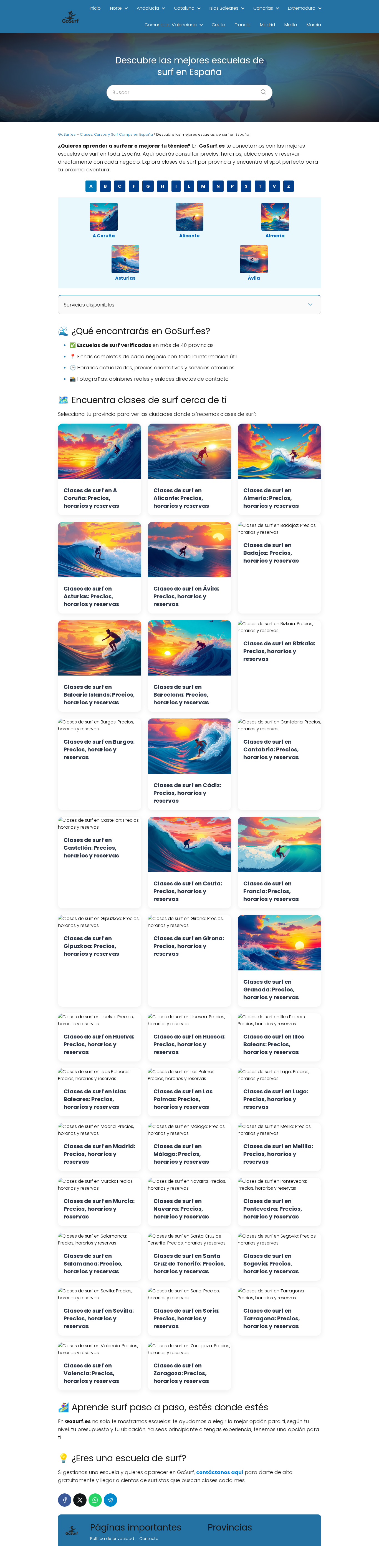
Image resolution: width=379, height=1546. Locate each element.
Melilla (290, 25)
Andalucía (148, 8)
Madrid (267, 25)
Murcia (314, 25)
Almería (275, 236)
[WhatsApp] (95, 1500)
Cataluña (184, 8)
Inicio (95, 8)
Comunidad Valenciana (171, 25)
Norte (116, 8)
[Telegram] (110, 1500)
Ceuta (218, 25)
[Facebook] (64, 1500)
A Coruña (104, 236)
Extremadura (301, 8)
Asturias (125, 278)
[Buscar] (261, 90)
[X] (80, 1500)
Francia (243, 25)
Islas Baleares (223, 8)
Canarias (263, 8)
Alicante (189, 236)
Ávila (254, 278)
